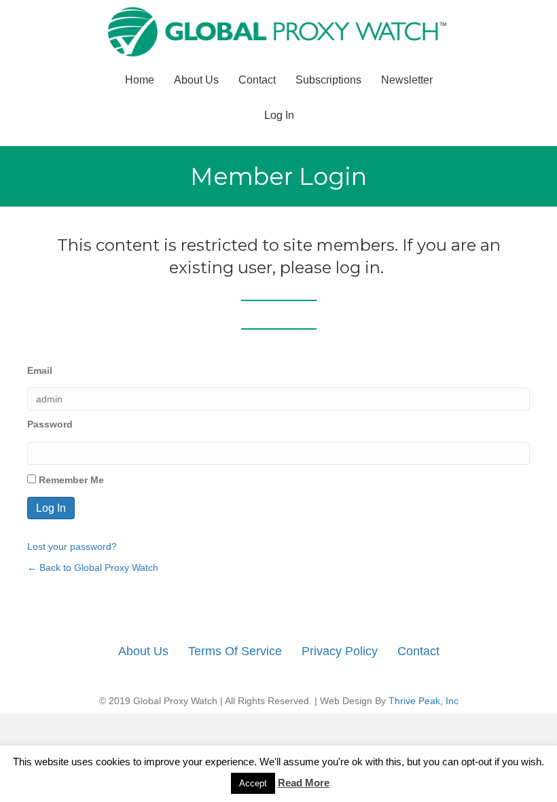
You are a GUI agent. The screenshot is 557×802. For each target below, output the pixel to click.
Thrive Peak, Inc (424, 700)
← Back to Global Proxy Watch (92, 567)
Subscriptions (328, 80)
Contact (257, 80)
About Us (196, 80)
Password (50, 424)
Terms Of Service (235, 651)
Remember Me (70, 479)
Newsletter (407, 80)
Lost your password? (72, 546)
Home (139, 80)
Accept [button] (253, 783)
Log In (279, 115)
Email (39, 370)
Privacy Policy (340, 651)
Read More (303, 782)
